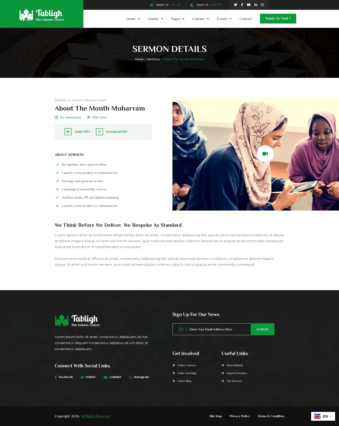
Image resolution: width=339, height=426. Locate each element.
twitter (91, 377)
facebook (66, 377)
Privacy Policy (240, 416)
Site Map (215, 416)
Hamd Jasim (73, 117)
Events (222, 19)
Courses (198, 19)
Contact (246, 19)
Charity (153, 19)
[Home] (111, 319)
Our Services (234, 380)
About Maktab (234, 365)
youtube (115, 377)
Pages (175, 19)
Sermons (153, 59)
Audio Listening (186, 373)
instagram (141, 377)
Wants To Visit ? (278, 18)
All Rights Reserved (95, 416)
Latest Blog (184, 380)
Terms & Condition (271, 416)
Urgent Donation (236, 373)
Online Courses (186, 365)
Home (131, 19)
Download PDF (117, 132)
